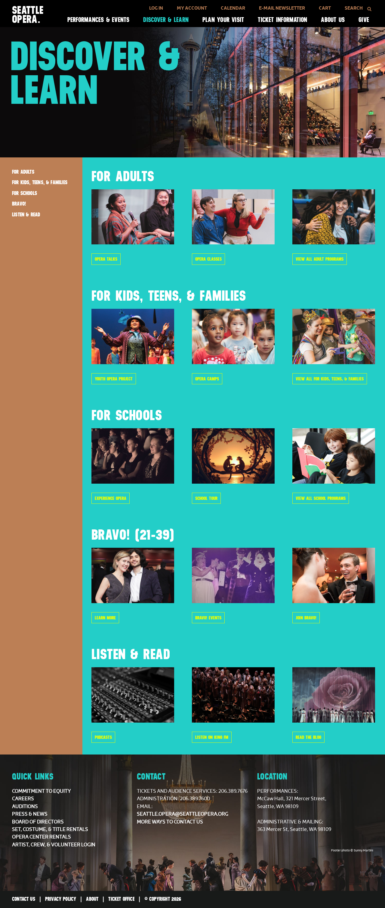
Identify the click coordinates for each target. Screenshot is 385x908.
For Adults (23, 172)
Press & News (30, 814)
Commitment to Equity (41, 791)
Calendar (233, 8)
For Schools (24, 193)
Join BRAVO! (306, 618)
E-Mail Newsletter (282, 8)
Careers (23, 798)
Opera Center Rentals (41, 837)
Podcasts (103, 737)
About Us (333, 20)
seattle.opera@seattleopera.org (182, 814)
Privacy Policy (60, 899)
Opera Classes (208, 259)
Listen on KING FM (211, 737)
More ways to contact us (170, 822)
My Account (192, 8)
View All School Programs (321, 498)
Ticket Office (121, 899)
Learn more (105, 618)
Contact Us (23, 899)
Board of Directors (38, 822)
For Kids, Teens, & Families (39, 182)
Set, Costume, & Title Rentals (50, 829)
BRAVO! (19, 203)
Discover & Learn (166, 20)
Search (354, 8)
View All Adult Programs (319, 259)
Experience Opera (110, 498)
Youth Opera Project (114, 379)
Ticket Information (282, 20)
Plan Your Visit (223, 20)
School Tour (206, 498)
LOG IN (156, 8)
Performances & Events (98, 20)
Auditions (25, 806)
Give (364, 20)
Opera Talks (106, 259)
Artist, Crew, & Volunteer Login (53, 844)
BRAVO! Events (208, 618)
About (92, 899)
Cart (325, 8)
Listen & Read (26, 214)
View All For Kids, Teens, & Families (330, 379)
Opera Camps (207, 379)
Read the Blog (308, 737)
